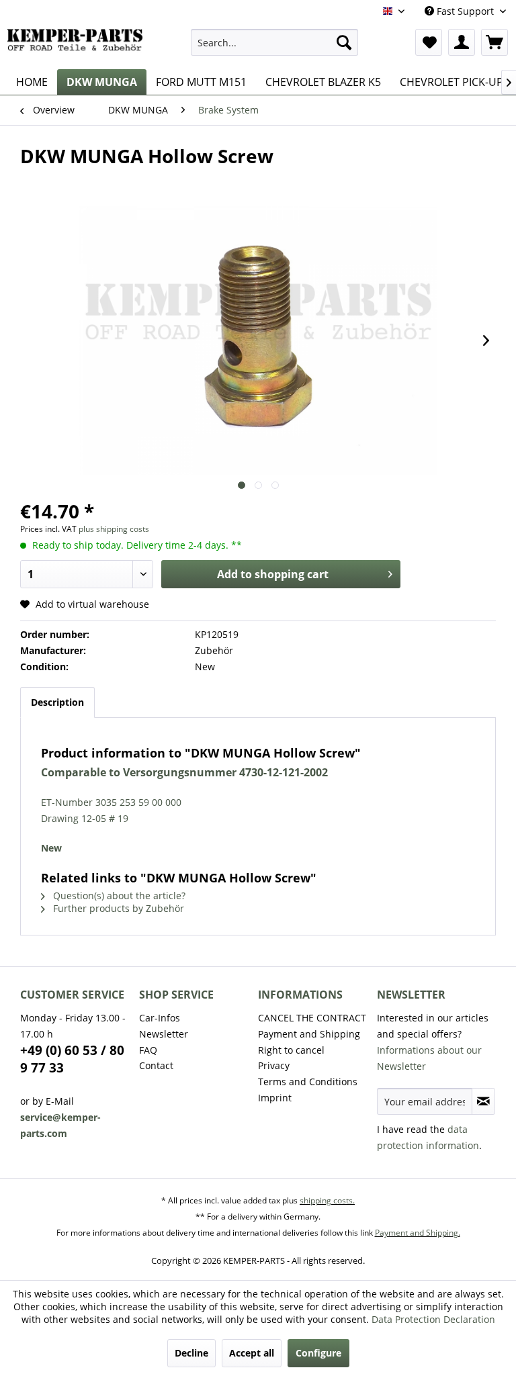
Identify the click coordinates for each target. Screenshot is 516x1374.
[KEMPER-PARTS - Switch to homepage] (78, 45)
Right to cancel (291, 1050)
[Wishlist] (428, 42)
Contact (156, 1065)
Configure (318, 1352)
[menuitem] (275, 42)
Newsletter (163, 1033)
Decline (191, 1352)
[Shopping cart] (494, 42)
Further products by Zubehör (117, 908)
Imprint (275, 1097)
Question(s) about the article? (117, 895)
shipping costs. (327, 1200)
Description (57, 702)
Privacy (274, 1065)
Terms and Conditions (307, 1081)
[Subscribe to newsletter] (483, 1101)
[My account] (461, 42)
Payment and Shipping (309, 1033)
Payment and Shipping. (417, 1232)
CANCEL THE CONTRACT (312, 1017)
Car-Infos (159, 1017)
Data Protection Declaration (433, 1319)
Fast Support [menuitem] (465, 11)
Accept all (251, 1352)
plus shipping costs (114, 529)
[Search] (344, 42)
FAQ (148, 1050)
